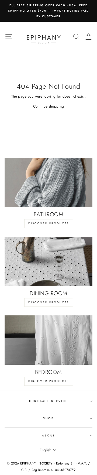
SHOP (48, 418)
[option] (48, 11)
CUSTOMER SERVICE (48, 401)
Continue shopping (48, 106)
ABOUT (48, 435)
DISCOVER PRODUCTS (48, 223)
